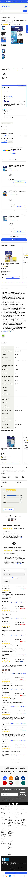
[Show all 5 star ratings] (13, 495)
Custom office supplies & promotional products (10, 831)
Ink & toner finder (17, 818)
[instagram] (10, 804)
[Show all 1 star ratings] (13, 502)
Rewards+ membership (10, 813)
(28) (21, 499)
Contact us (3, 843)
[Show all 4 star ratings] (13, 497)
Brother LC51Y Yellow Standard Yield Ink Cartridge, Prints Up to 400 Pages (10, 264)
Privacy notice (14, 867)
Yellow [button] (21, 135)
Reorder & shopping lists (17, 813)
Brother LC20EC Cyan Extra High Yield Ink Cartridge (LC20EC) (17, 216)
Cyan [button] (9, 135)
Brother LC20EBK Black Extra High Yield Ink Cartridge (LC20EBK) (16, 166)
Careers (23, 822)
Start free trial (22, 101)
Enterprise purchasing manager (10, 840)
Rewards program (10, 816)
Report (24, 602)
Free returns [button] (5, 126)
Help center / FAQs (3, 827)
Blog (22, 815)
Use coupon (22, 794)
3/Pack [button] (10, 141)
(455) (21, 495)
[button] (27, 1)
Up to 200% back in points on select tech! (14, 1)
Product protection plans (10, 847)
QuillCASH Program (10, 820)
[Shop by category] (1, 6)
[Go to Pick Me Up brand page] (17, 778)
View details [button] (13, 153)
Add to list (5, 130)
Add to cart (16, 873)
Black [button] (4, 135)
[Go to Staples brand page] (5, 783)
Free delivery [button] (4, 274)
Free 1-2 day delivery (7, 123)
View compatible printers (20, 69)
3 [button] (13, 759)
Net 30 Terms (9, 826)
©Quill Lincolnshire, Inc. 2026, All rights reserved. (11, 863)
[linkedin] (13, 804)
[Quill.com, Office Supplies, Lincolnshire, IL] (5, 859)
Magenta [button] (15, 135)
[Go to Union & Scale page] (17, 783)
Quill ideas (10, 850)
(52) (21, 497)
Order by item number (17, 823)
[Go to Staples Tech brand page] (11, 783)
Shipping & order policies (3, 831)
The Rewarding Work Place (23, 819)
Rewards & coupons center (17, 826)
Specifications (11, 282)
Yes (13, 602)
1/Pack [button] (4, 141)
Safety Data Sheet (7, 331)
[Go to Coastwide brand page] (11, 778)
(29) (21, 502)
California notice (23, 867)
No (18, 602)
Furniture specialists (10, 844)
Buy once (6, 87)
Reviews (24, 282)
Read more (19, 563)
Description (4, 282)
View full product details (11, 69)
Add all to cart (14, 239)
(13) (21, 500)
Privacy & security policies (3, 840)
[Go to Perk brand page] (23, 778)
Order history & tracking (3, 813)
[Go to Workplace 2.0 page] (23, 783)
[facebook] (17, 804)
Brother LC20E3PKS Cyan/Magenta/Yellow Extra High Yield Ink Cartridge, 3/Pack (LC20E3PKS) (17, 191)
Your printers (17, 820)
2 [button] (11, 759)
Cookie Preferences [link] (15, 869)
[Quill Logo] (6, 6)
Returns (2, 817)
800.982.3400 (14, 150)
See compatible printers (6, 271)
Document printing (10, 836)
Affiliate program (10, 854)
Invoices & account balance (3, 823)
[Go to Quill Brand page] (5, 778)
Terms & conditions (5, 867)
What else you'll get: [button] (9, 117)
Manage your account (4, 820)
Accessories (18, 282)
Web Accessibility (24, 825)
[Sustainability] (4, 336)
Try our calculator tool (18, 104)
